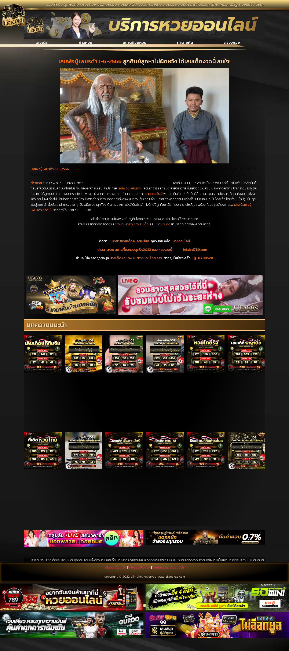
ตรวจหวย (232, 42)
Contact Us (160, 567)
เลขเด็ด (42, 42)
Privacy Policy (139, 567)
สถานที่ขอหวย (134, 42)
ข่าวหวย (85, 42)
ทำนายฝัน (185, 42)
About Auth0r (115, 567)
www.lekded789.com (171, 576)
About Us (177, 567)
